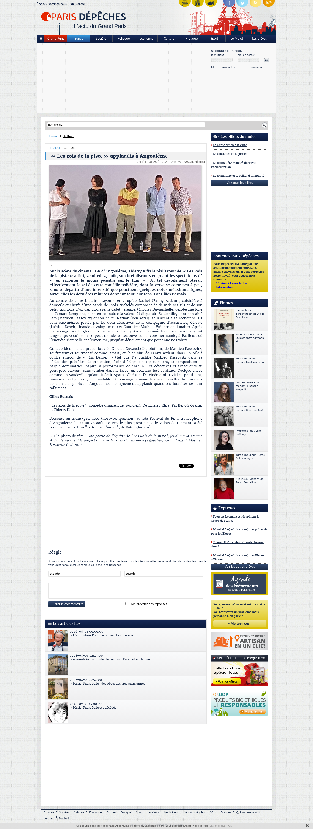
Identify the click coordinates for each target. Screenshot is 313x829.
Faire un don (224, 287)
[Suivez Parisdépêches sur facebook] (229, 4)
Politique (124, 38)
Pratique (192, 38)
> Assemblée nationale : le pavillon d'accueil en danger (110, 657)
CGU (213, 812)
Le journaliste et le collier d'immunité (238, 176)
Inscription (257, 67)
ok (266, 60)
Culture (169, 38)
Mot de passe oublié (223, 67)
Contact (80, 4)
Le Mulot (237, 38)
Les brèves (259, 38)
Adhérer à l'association (231, 283)
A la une (49, 812)
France (78, 38)
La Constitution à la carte (230, 145)
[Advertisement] (124, 78)
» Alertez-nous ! (240, 624)
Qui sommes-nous (55, 4)
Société (101, 38)
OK (230, 825)
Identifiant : (218, 55)
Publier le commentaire (67, 604)
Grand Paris (55, 38)
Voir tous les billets (240, 183)
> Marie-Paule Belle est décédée (93, 706)
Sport (214, 38)
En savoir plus (217, 825)
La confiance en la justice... (231, 154)
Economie (146, 38)
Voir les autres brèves (240, 567)
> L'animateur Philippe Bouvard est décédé (101, 633)
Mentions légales (194, 812)
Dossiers (225, 812)
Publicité (49, 818)
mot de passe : (246, 55)
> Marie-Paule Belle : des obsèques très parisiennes (107, 681)
